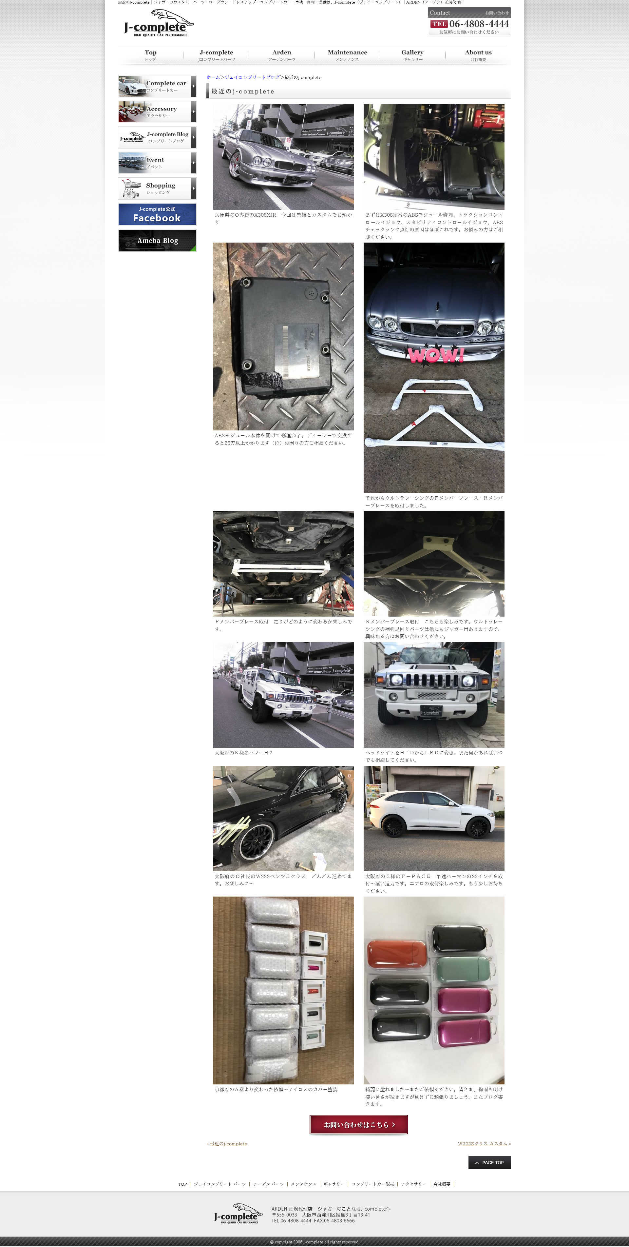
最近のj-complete (228, 1143)
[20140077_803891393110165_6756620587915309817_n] (434, 207)
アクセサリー (414, 1184)
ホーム (213, 77)
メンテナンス (303, 1184)
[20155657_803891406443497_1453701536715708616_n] (283, 427)
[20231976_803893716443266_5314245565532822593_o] (434, 868)
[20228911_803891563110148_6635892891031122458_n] (434, 745)
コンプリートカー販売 (373, 1184)
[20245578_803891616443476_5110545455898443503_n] (283, 1081)
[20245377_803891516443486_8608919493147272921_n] (434, 614)
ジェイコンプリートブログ (252, 77)
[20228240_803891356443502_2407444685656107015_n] (283, 207)
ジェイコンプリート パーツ (220, 1184)
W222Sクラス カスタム (482, 1143)
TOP (182, 1184)
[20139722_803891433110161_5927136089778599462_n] (434, 490)
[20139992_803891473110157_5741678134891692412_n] (283, 614)
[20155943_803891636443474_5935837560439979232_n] (434, 1081)
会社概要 (441, 1184)
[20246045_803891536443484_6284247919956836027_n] (283, 745)
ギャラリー (334, 1184)
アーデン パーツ (268, 1184)
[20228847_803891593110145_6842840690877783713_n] (283, 868)
